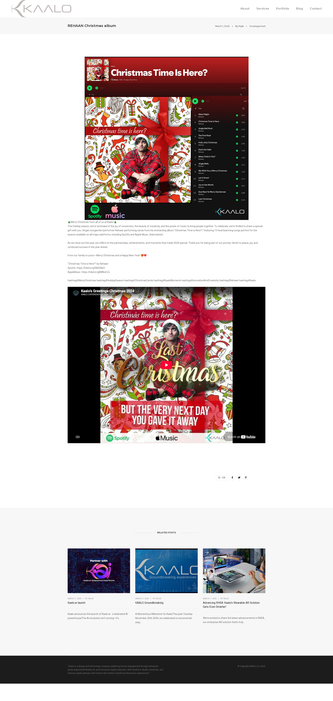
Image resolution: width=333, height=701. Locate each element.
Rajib (241, 26)
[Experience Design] (41, 8)
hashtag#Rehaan (228, 280)
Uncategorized (257, 26)
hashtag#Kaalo (247, 280)
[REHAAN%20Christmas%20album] (232, 477)
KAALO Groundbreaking (149, 602)
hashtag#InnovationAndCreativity (200, 280)
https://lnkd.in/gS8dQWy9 (91, 268)
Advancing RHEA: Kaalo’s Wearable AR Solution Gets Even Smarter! (231, 604)
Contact (316, 8)
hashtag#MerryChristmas (82, 280)
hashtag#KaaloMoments (167, 280)
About (244, 8)
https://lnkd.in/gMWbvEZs (96, 272)
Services (262, 8)
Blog (299, 8)
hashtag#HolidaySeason (110, 280)
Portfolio (282, 8)
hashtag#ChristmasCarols (138, 280)
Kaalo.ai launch (76, 602)
